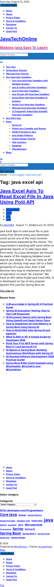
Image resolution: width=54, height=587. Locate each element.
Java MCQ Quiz (13, 118)
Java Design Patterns (22, 135)
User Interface (19, 142)
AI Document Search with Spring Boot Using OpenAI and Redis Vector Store (28, 319)
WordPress (20, 546)
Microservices (33, 524)
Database (16, 146)
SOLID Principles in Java (24, 132)
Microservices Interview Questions (29, 108)
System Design (18, 537)
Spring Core (5, 538)
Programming (5, 529)
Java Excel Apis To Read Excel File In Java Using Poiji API (26, 196)
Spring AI (16, 125)
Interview (37, 520)
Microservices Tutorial (17, 74)
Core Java (11, 67)
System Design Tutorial (23, 139)
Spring (18, 528)
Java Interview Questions (18, 77)
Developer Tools (23, 521)
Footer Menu (7, 553)
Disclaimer (11, 25)
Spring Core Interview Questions (28, 105)
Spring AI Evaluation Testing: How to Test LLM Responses (28, 312)
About (9, 14)
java (8, 216)
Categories (6, 501)
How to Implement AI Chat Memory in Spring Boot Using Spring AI (28, 325)
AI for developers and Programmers (21, 510)
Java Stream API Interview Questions (30, 94)
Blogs (8, 153)
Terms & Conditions (16, 21)
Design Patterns (35, 515)
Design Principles (7, 521)
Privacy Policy (13, 18)
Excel (9, 212)
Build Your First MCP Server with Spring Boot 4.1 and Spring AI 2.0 (29, 345)
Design (22, 514)
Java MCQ (12, 525)
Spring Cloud (44, 533)
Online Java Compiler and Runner (29, 129)
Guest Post (11, 31)
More (9, 122)
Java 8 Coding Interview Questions (29, 87)
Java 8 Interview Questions (25, 91)
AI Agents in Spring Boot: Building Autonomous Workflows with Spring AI (29, 351)
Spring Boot (13, 209)
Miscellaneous (19, 149)
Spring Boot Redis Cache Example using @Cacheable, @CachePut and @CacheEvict (29, 366)
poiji (8, 219)
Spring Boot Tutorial (16, 70)
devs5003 (8, 225)
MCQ (20, 524)
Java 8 (3, 524)
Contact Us (11, 28)
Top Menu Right (8, 5)
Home (9, 11)
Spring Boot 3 (29, 533)
